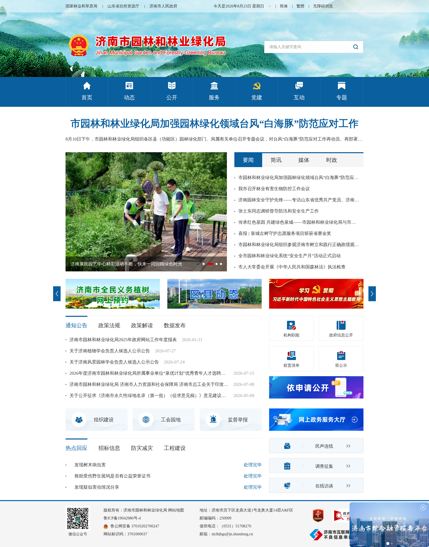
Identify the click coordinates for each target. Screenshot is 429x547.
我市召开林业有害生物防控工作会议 (274, 188)
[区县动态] (214, 293)
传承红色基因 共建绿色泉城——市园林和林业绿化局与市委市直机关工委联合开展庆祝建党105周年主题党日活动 (299, 222)
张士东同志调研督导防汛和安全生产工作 (278, 211)
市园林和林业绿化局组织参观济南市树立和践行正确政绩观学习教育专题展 (299, 244)
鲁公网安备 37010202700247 (134, 526)
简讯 (276, 160)
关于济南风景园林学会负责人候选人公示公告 (114, 362)
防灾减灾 (142, 448)
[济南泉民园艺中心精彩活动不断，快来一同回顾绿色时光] (146, 211)
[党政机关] (322, 515)
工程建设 (175, 448)
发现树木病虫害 (90, 464)
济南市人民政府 (163, 6)
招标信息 (109, 448)
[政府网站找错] (346, 515)
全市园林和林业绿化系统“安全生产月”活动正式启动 (289, 255)
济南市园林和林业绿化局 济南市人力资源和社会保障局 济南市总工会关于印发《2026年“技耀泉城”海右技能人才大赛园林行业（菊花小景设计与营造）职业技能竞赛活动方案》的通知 (149, 384)
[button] (355, 46)
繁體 (300, 6)
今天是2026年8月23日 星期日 (239, 6)
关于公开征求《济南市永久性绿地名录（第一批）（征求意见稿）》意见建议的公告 (149, 395)
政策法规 (109, 325)
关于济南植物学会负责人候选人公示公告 (110, 350)
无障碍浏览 (323, 6)
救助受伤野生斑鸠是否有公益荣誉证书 (112, 476)
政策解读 (142, 325)
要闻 (248, 160)
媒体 (303, 160)
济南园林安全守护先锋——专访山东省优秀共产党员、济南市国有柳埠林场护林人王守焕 (299, 199)
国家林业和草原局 (81, 6)
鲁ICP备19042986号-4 (122, 518)
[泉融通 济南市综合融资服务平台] (389, 524)
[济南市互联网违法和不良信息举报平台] (336, 532)
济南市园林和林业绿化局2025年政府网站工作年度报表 (123, 339)
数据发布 (175, 325)
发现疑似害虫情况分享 (96, 487)
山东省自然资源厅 (123, 6)
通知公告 (76, 325)
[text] (313, 47)
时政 (331, 160)
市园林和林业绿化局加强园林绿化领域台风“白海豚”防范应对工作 (214, 123)
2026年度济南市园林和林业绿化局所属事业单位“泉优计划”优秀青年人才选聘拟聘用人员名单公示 (149, 373)
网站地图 (176, 510)
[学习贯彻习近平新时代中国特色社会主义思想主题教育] (316, 293)
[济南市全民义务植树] (113, 293)
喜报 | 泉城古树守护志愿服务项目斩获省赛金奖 (284, 233)
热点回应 (76, 448)
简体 (284, 6)
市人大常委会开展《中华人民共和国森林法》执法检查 (292, 266)
